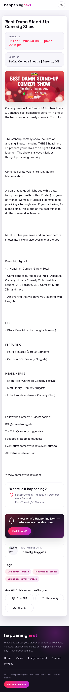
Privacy (8, 663)
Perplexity (52, 598)
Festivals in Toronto (46, 571)
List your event (37, 658)
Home (8, 658)
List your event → (16, 684)
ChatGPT (22, 598)
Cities (19, 658)
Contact (56, 658)
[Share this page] (61, 4)
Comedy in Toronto (18, 571)
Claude (22, 608)
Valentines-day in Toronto (22, 578)
